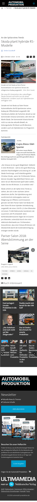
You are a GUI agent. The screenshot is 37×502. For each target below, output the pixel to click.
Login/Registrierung (34, 3)
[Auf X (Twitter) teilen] (31, 57)
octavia (4, 274)
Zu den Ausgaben (18, 464)
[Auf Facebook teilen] (28, 57)
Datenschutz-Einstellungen (10, 491)
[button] (2, 353)
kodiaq (26, 271)
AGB (2, 489)
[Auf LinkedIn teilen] (34, 57)
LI (30, 471)
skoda (19, 271)
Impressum (18, 489)
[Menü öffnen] (3, 3)
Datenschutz (9, 489)
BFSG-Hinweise (28, 489)
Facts (28, 491)
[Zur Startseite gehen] (16, 3)
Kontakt (23, 491)
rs (31, 271)
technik (4, 271)
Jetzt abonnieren (18, 409)
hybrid (12, 271)
